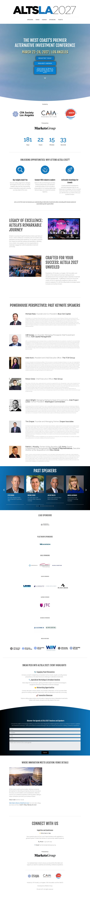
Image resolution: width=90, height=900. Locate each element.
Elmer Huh (50, 495)
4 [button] (40, 507)
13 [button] (53, 507)
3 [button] (39, 507)
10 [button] (49, 507)
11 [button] (50, 507)
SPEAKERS (30, 19)
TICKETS (60, 19)
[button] (4, 491)
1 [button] (36, 507)
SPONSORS (52, 19)
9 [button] (47, 507)
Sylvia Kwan (71, 495)
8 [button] (46, 507)
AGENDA (44, 19)
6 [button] (43, 507)
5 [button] (42, 507)
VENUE (37, 19)
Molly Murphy (12, 495)
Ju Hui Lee (30, 495)
